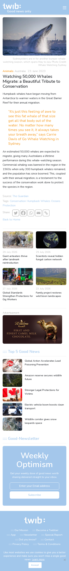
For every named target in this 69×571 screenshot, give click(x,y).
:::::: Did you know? (25, 539)
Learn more (38, 559)
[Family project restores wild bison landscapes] (51, 276)
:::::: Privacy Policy (19, 544)
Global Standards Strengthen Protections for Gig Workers (18, 296)
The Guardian (20, 196)
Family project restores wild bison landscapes (49, 294)
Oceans (55, 201)
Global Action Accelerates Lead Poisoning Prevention (43, 362)
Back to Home (11, 219)
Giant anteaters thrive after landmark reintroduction (15, 259)
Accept (35, 565)
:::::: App (11, 534)
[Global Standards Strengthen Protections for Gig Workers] (18, 276)
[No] (64, 559)
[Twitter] (15, 213)
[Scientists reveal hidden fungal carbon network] (51, 239)
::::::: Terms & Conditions (47, 544)
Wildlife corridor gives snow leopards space (41, 421)
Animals (8, 71)
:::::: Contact (47, 539)
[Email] (38, 213)
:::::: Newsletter (28, 534)
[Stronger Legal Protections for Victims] (12, 394)
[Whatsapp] (30, 213)
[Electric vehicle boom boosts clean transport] (12, 409)
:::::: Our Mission (19, 530)
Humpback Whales (38, 201)
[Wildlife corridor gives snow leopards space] (12, 424)
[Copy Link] (46, 213)
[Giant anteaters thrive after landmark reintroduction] (18, 239)
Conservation (18, 201)
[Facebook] (23, 213)
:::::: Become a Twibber (45, 530)
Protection (9, 205)
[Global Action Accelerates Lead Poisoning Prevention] (12, 365)
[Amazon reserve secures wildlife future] (12, 380)
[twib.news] (13, 6)
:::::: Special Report (51, 534)
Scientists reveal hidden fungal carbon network (49, 257)
